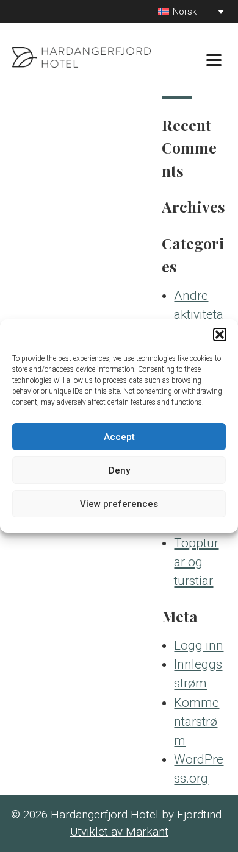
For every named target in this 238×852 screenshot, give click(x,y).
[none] (191, 11)
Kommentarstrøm (196, 721)
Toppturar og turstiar (196, 562)
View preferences (119, 504)
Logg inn (198, 645)
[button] (220, 334)
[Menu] (214, 59)
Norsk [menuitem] (185, 11)
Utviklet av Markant (119, 832)
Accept (119, 436)
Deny (119, 470)
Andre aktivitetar (198, 314)
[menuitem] (191, 11)
